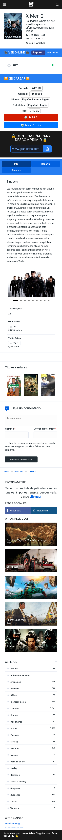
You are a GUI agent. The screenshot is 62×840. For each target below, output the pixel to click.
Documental (16, 722)
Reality (13, 768)
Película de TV (17, 761)
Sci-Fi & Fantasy (18, 781)
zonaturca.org (12, 823)
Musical (14, 755)
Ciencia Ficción (18, 702)
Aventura (40, 43)
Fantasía (14, 735)
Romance (15, 775)
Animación (15, 682)
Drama (13, 728)
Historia (14, 742)
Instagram (42, 510)
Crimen (14, 715)
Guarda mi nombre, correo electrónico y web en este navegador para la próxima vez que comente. (30, 446)
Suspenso (15, 795)
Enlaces (16, 170)
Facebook (15, 510)
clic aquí (35, 496)
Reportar (38, 52)
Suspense (15, 788)
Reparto (45, 164)
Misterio (14, 748)
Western (14, 808)
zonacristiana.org (14, 828)
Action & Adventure (20, 675)
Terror (13, 801)
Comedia (14, 708)
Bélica (13, 695)
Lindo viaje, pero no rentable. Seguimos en (29, 835)
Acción (29, 43)
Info (16, 164)
